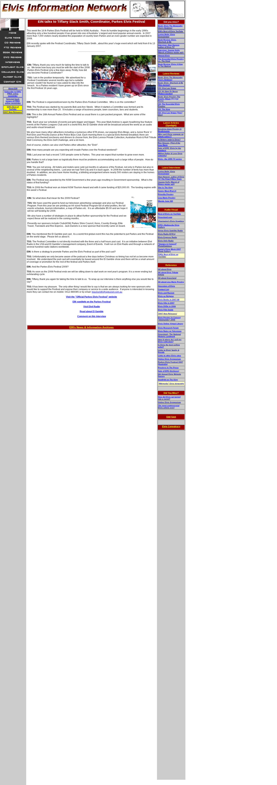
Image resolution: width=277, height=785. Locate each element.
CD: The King (164, 109)
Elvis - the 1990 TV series (170, 159)
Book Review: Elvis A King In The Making (170, 65)
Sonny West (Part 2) (167, 191)
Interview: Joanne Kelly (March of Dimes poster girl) (171, 51)
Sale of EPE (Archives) (168, 371)
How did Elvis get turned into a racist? (169, 398)
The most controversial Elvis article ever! (168, 407)
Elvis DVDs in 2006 (167, 306)
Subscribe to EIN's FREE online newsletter (12, 94)
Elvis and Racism (166, 293)
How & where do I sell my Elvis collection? (169, 341)
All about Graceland (167, 278)
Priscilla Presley (166, 194)
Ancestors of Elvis (166, 286)
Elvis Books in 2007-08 (168, 300)
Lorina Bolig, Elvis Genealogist (166, 35)
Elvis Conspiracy (171, 426)
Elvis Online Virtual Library (170, 324)
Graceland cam (165, 217)
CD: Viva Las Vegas (167, 88)
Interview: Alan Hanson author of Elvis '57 (168, 46)
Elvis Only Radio (166, 241)
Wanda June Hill (165, 201)
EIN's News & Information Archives (91, 327)
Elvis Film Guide (165, 310)
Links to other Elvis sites (169, 356)
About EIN (12, 88)
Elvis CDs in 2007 (166, 303)
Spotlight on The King (168, 380)
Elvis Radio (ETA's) (166, 234)
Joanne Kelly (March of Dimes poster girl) (168, 183)
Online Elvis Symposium (169, 359)
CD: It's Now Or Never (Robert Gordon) (168, 92)
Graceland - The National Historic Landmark (169, 335)
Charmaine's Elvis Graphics (171, 221)
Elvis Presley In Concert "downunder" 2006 (169, 319)
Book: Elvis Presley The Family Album (169, 98)
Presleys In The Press (168, 368)
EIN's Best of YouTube (13, 108)
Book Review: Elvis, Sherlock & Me (167, 41)
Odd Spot (171, 417)
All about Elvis (164, 269)
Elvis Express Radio (167, 237)
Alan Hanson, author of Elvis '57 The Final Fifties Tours (171, 178)
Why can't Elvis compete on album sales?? (171, 135)
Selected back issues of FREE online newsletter (13, 101)
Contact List (163, 289)
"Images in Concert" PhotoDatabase (167, 245)
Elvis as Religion (166, 296)
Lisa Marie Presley (166, 198)
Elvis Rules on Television (169, 331)
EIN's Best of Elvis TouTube (170, 31)
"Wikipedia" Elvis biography (171, 384)
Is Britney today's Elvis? (169, 140)
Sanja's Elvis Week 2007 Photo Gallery (169, 250)
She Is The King (165, 187)
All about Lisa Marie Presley (171, 282)
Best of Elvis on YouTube (169, 214)
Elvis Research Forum (168, 328)
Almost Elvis (164, 56)
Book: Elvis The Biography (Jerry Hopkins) (170, 27)
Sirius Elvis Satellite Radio (170, 231)
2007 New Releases (13, 112)
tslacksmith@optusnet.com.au (107, 292)
